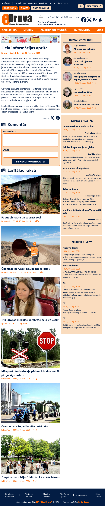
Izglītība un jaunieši (53, 30)
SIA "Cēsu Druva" (44, 502)
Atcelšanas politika (64, 495)
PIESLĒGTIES (92, 6)
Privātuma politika (29, 495)
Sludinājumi (80, 242)
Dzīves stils (82, 30)
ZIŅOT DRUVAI (39, 8)
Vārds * (6, 150)
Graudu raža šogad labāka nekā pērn (25, 426)
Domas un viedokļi (81, 40)
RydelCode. (83, 502)
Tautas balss (80, 120)
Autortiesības (81, 495)
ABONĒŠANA (10, 8)
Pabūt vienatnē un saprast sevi (21, 217)
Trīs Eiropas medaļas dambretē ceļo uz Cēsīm (30, 320)
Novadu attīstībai (8, 272)
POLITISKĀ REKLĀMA (59, 3)
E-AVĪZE (24, 8)
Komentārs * (9, 131)
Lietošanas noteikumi (9, 495)
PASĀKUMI (6, 3)
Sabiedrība (9, 30)
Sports (28, 30)
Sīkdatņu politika (46, 495)
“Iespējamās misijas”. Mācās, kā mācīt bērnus (30, 477)
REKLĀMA (43, 3)
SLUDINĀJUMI (20, 3)
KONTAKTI (32, 3)
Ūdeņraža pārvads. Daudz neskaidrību (25, 268)
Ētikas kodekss (97, 495)
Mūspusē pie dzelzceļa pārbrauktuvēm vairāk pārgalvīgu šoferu (30, 373)
